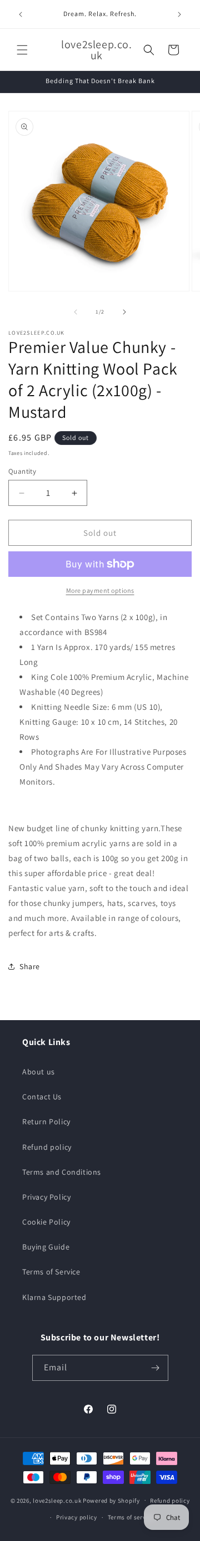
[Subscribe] (155, 1368)
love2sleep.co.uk (57, 1500)
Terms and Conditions (61, 1172)
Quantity (22, 471)
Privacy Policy (46, 1197)
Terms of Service (51, 1272)
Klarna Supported (54, 1297)
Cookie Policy (46, 1222)
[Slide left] (75, 312)
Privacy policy (76, 1517)
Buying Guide (45, 1247)
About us (38, 1072)
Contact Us (42, 1097)
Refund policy (47, 1147)
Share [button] (29, 966)
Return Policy (46, 1122)
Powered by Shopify (111, 1500)
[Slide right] (124, 312)
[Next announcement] (179, 14)
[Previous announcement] (20, 14)
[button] (22, 50)
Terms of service (131, 1517)
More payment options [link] (100, 590)
